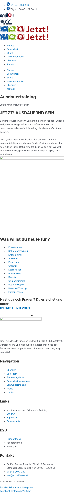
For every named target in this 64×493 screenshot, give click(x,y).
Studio (10, 53)
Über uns (11, 60)
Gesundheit (13, 49)
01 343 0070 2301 (15, 308)
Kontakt (11, 64)
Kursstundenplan (15, 56)
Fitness (10, 45)
